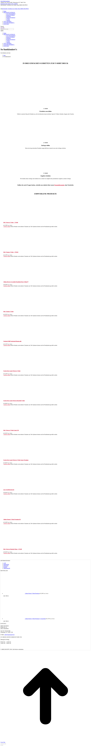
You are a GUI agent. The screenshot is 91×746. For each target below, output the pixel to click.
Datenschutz (6, 564)
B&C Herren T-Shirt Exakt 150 (11, 430)
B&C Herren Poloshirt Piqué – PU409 (12, 549)
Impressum (5, 565)
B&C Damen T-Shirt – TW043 (10, 252)
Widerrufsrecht (6, 568)
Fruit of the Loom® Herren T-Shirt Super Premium (15, 460)
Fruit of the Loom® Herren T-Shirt (11, 371)
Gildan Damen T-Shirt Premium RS (12, 519)
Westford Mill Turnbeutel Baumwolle (12, 341)
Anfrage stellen (6, 226)
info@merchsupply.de (9, 634)
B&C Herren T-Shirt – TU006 (10, 222)
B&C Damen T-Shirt (8, 311)
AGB (4, 563)
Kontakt (5, 567)
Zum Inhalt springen (5, 1)
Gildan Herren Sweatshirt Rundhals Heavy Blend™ (15, 281)
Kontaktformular (59, 185)
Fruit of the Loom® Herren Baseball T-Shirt (14, 400)
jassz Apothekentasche (8, 489)
